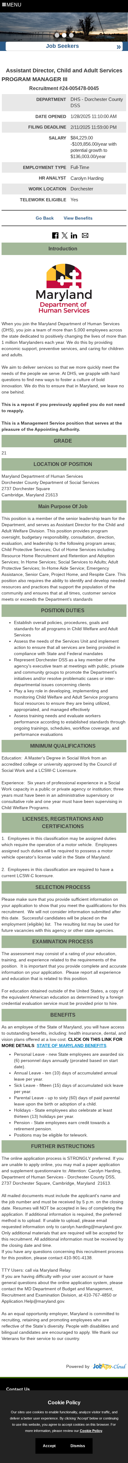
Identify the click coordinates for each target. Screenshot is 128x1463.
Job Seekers (62, 46)
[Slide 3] (71, 36)
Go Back (45, 218)
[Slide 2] (64, 36)
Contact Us (18, 1389)
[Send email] (85, 234)
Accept (49, 1446)
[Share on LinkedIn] (74, 234)
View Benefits (78, 218)
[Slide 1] (57, 36)
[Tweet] (65, 234)
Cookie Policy (91, 1431)
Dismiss (78, 1446)
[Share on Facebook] (55, 234)
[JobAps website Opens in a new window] (108, 1366)
